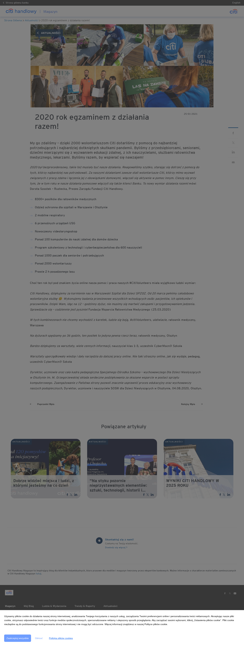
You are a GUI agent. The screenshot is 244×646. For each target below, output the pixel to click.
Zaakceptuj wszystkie (17, 638)
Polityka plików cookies (61, 638)
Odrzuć (39, 638)
